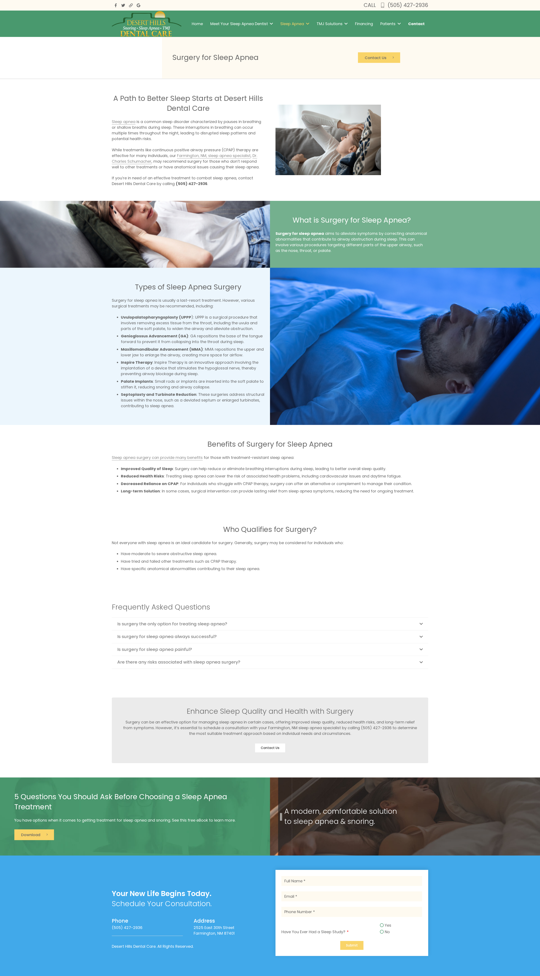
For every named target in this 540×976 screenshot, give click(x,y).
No (387, 931)
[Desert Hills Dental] (131, 5)
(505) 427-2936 (407, 5)
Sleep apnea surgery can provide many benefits (157, 457)
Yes (388, 925)
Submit (352, 945)
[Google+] (138, 5)
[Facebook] (115, 5)
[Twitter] (123, 5)
